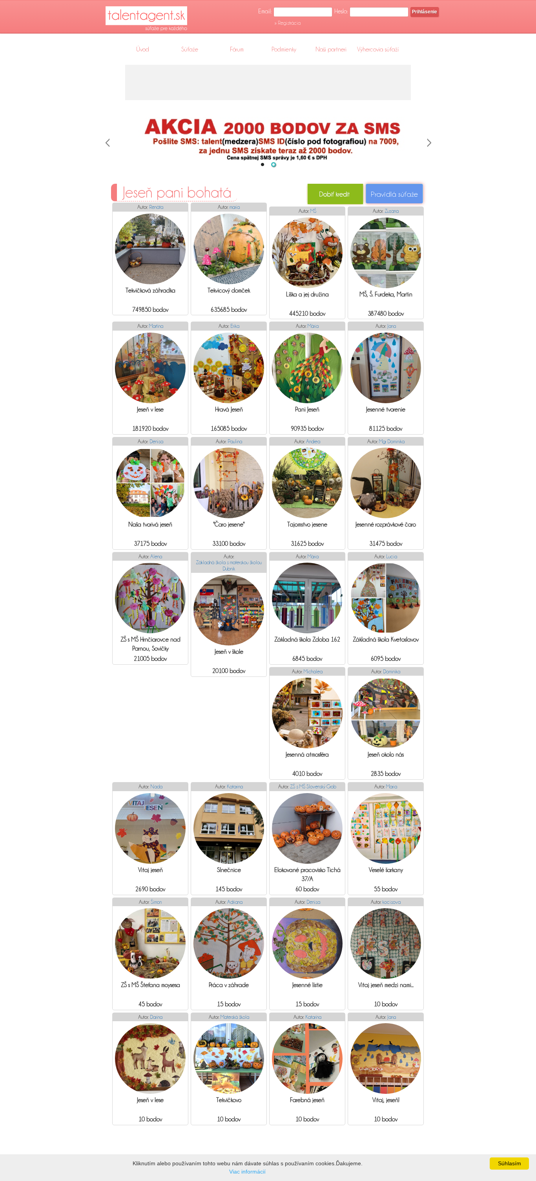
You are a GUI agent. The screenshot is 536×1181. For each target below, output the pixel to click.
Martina (156, 326)
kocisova (392, 902)
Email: (265, 11)
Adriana (234, 902)
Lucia (391, 556)
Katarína (313, 1017)
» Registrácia (287, 23)
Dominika (391, 671)
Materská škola (235, 1017)
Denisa (156, 441)
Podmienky (284, 49)
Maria (391, 786)
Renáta (156, 207)
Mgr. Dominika (392, 441)
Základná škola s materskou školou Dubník (229, 565)
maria (235, 207)
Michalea (313, 671)
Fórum (237, 49)
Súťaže (189, 49)
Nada (156, 786)
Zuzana (392, 211)
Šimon (156, 902)
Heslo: (341, 11)
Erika (234, 326)
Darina (156, 1017)
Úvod (142, 49)
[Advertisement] (268, 82)
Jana (391, 326)
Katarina (235, 786)
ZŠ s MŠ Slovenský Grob (313, 786)
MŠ (313, 211)
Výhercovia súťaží (378, 49)
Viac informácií (247, 1171)
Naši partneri (330, 49)
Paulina (235, 441)
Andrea (313, 441)
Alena (156, 556)
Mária (313, 326)
